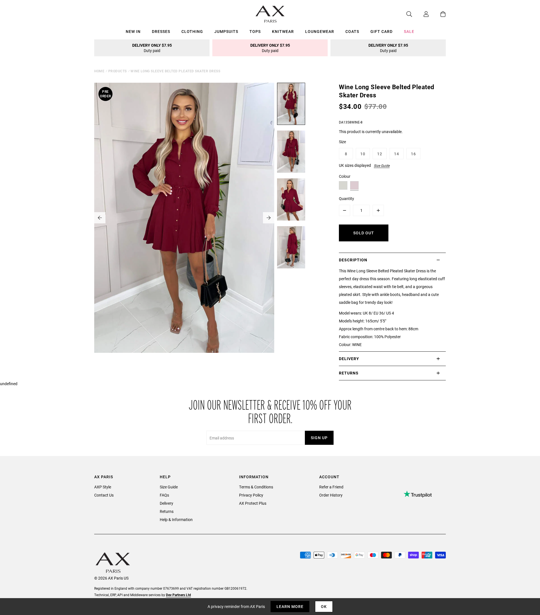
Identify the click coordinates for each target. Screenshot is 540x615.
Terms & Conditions (256, 487)
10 (362, 153)
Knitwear (283, 31)
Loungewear (319, 31)
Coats (352, 31)
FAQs (164, 495)
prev (99, 217)
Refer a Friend (331, 487)
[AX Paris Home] (270, 14)
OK (324, 606)
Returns (167, 511)
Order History (331, 495)
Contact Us (104, 495)
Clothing (192, 31)
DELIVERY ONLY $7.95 (152, 47)
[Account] (420, 14)
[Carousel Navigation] (184, 217)
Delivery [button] (349, 358)
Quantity (346, 198)
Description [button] (353, 259)
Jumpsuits (226, 31)
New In (133, 31)
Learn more (289, 606)
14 (396, 153)
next (268, 217)
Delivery (166, 503)
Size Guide (382, 165)
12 (379, 153)
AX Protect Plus (252, 503)
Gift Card (381, 31)
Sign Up (319, 437)
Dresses (161, 31)
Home (99, 71)
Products (117, 71)
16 (413, 153)
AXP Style (102, 487)
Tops (255, 31)
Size (342, 141)
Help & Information (176, 519)
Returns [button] (349, 373)
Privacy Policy (251, 495)
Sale (409, 31)
